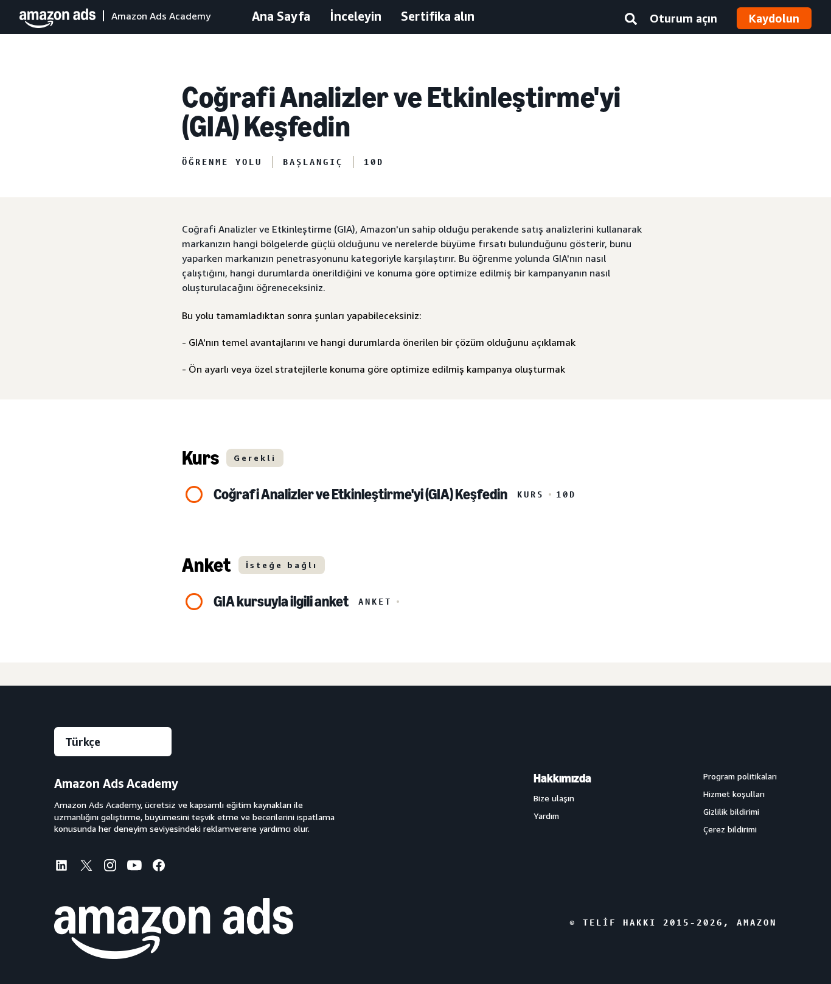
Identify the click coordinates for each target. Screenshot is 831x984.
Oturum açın (683, 18)
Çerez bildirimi (730, 829)
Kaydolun (774, 18)
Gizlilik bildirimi (731, 812)
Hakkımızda (562, 778)
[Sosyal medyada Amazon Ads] (134, 868)
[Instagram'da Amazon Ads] (110, 868)
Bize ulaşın (554, 798)
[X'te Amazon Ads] (85, 867)
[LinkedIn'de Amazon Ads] (61, 868)
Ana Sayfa (281, 16)
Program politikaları (740, 776)
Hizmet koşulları (734, 794)
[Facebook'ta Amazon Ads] (158, 868)
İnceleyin (355, 16)
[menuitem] (66, 866)
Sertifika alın (438, 16)
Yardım (546, 816)
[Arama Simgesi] (631, 21)
